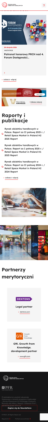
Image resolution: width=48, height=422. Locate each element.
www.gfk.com (25, 356)
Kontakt (24, 6)
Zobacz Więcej (9, 79)
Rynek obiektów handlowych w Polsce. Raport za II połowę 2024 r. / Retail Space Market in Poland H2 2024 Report (25, 166)
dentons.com (25, 312)
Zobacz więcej (11, 177)
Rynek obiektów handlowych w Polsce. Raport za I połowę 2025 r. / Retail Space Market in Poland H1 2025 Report (24, 150)
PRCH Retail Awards (24, 1)
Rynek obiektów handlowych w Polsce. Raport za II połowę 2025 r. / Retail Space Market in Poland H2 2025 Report (25, 133)
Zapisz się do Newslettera (19, 408)
